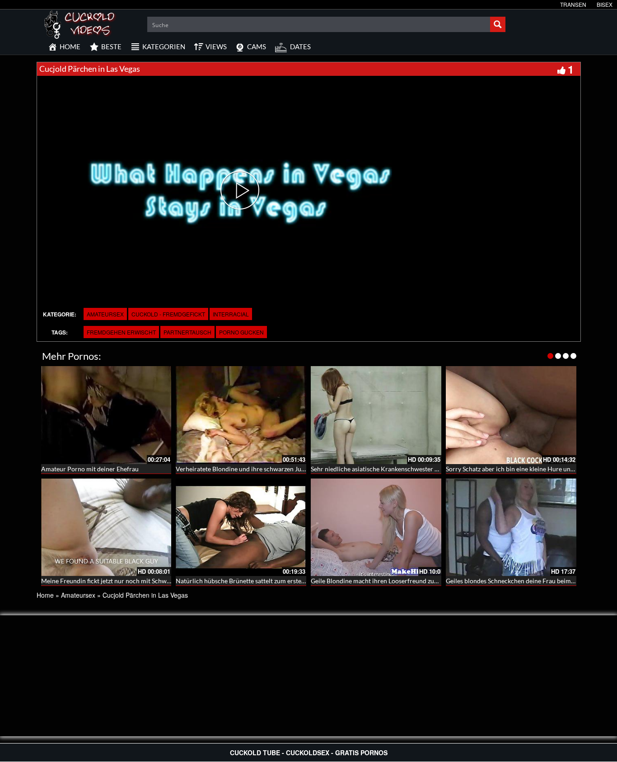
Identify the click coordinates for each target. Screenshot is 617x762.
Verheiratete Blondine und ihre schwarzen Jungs (243, 469)
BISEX (604, 4)
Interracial (231, 314)
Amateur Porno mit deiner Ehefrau (90, 469)
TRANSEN (573, 4)
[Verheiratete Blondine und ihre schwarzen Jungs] (241, 415)
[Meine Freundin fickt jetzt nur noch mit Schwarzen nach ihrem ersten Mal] (106, 527)
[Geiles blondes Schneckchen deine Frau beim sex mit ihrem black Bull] (511, 527)
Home (45, 594)
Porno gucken (241, 332)
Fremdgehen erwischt (121, 332)
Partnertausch (187, 332)
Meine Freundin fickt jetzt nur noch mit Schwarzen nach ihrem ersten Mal (143, 581)
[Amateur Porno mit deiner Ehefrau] (106, 415)
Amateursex (105, 314)
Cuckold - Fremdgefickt (168, 314)
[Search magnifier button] (497, 24)
